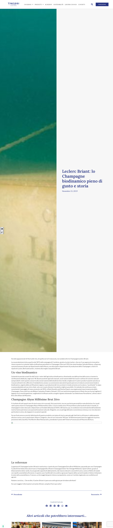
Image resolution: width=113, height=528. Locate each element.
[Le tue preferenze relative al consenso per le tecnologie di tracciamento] (3, 526)
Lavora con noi (71, 4)
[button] (92, 4)
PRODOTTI (38, 4)
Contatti (81, 4)
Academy (48, 4)
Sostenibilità (58, 4)
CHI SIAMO (27, 4)
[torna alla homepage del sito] (13, 4)
